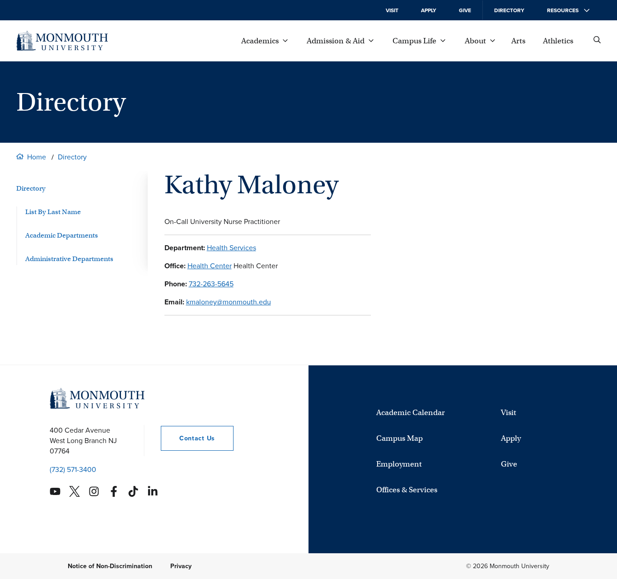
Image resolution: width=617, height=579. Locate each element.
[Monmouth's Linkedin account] (152, 491)
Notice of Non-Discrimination (110, 566)
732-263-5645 (211, 284)
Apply (428, 10)
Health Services (231, 248)
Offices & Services (406, 490)
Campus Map (399, 438)
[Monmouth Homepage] (62, 41)
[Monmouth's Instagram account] (94, 491)
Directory (509, 10)
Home (36, 157)
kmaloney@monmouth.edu (228, 302)
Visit (392, 10)
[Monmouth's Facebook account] (113, 491)
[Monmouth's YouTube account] (55, 491)
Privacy (181, 566)
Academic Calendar (410, 412)
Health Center (209, 266)
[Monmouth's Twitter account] (74, 491)
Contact (188, 438)
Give (465, 10)
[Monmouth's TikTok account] (133, 491)
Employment (399, 464)
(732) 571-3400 (73, 469)
